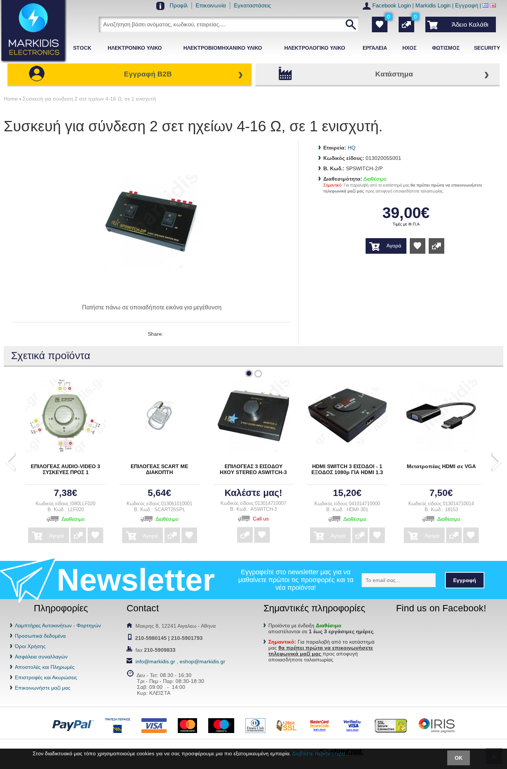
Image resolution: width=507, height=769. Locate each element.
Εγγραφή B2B (148, 74)
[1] (249, 373)
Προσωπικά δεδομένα (40, 636)
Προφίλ (179, 5)
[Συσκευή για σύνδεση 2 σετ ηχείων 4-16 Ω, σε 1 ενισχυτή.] (151, 293)
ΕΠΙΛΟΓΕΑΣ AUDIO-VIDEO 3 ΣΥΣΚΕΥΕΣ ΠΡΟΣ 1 (65, 469)
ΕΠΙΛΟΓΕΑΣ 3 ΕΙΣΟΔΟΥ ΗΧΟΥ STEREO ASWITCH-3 (253, 469)
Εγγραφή (466, 5)
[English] (493, 5)
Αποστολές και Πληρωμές (45, 667)
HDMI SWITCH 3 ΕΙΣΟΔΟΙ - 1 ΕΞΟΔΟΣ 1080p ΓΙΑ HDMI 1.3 (347, 469)
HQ (352, 148)
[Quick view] (64, 415)
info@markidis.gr (155, 661)
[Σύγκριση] (436, 246)
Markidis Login (433, 5)
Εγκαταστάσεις (252, 5)
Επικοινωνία (211, 5)
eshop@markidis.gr (202, 661)
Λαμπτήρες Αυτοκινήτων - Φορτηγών (58, 625)
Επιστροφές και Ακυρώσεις (46, 677)
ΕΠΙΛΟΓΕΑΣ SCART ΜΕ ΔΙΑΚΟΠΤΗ (159, 469)
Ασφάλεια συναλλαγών (41, 657)
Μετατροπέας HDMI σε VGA (441, 466)
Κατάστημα (394, 74)
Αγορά (56, 536)
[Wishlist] (417, 246)
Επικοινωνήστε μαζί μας (43, 688)
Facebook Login (391, 5)
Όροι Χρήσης (30, 646)
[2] (258, 374)
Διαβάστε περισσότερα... (320, 753)
